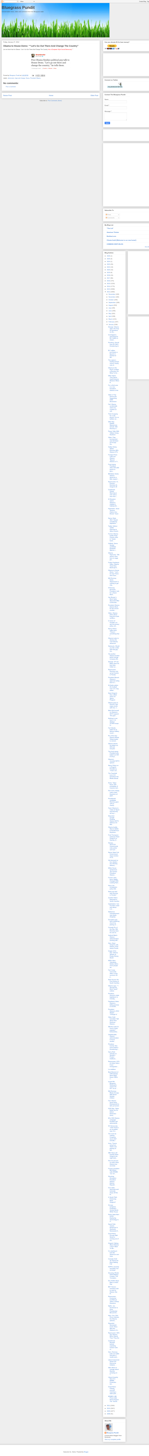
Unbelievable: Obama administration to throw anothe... (113, 1038)
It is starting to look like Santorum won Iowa (113, 1253)
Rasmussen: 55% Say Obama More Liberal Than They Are (113, 1335)
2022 (108, 267)
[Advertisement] (115, 64)
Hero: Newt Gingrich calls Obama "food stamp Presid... (113, 945)
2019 (108, 272)
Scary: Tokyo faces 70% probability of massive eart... (113, 785)
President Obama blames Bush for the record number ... (113, 607)
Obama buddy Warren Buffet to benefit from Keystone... (113, 829)
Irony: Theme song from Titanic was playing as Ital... (112, 1147)
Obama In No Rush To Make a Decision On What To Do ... (113, 370)
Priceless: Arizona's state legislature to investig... (113, 996)
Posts (109, 214)
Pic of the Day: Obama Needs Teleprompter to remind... (113, 738)
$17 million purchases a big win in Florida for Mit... (113, 354)
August (111, 305)
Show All (147, 246)
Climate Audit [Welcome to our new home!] (121, 240)
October (111, 300)
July (110, 308)
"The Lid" (110, 228)
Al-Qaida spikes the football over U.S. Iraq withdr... (113, 687)
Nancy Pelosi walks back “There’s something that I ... (113, 632)
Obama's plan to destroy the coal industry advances (113, 640)
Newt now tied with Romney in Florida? (113, 893)
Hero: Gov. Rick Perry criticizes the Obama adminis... (113, 1318)
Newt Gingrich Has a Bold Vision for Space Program (112, 696)
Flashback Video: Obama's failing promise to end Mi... (113, 1004)
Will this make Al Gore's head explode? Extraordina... (113, 1029)
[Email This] (36, 76)
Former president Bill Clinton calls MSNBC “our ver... (113, 1171)
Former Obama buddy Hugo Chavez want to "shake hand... (113, 537)
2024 (108, 261)
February (112, 322)
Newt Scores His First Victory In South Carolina (113, 981)
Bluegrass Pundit (18, 7)
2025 (108, 259)
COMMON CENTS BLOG (115, 244)
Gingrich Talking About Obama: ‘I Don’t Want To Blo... (113, 1245)
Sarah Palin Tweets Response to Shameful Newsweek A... (113, 1227)
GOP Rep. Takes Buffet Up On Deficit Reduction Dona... (113, 1112)
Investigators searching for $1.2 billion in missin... (113, 337)
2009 (108, 1411)
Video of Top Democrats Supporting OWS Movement (112, 398)
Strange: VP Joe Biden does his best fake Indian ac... (113, 664)
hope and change (20, 78)
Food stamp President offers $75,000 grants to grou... (113, 468)
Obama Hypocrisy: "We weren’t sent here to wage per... (113, 556)
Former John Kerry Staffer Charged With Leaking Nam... (113, 880)
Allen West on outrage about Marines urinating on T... (113, 1371)
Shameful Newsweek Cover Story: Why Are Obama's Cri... (113, 1326)
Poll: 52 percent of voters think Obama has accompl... (113, 1163)
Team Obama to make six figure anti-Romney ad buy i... (113, 810)
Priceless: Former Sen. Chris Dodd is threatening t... (113, 1046)
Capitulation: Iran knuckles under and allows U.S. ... (113, 906)
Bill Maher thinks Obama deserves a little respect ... (113, 476)
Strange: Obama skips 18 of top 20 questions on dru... (113, 329)
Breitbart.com (111, 236)
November (112, 297)
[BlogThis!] (38, 76)
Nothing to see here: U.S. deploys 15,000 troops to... (113, 722)
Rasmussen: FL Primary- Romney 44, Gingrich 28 (113, 484)
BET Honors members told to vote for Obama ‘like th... (113, 1290)
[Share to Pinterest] (44, 76)
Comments (110, 218)
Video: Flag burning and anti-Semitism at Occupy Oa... (113, 441)
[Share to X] (40, 76)
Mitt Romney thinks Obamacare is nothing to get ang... (113, 581)
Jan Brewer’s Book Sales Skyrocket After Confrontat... (113, 599)
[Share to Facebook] (42, 76)
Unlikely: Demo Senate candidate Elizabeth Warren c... (113, 547)
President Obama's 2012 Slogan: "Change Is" (113, 1012)
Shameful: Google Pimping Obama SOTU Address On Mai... (113, 820)
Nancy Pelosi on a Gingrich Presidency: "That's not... (113, 768)
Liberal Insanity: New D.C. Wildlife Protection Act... (113, 1380)
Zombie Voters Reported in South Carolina (113, 899)
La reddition (112, 1069)
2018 (108, 275)
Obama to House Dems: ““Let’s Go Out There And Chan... (113, 572)
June (110, 311)
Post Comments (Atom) (55, 100)
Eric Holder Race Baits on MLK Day (113, 1282)
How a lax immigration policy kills (112, 887)
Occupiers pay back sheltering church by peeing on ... (113, 922)
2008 (108, 1414)
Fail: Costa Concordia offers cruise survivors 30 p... (113, 973)
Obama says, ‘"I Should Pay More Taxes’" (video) (113, 988)
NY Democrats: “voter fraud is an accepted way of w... (113, 1128)
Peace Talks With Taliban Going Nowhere (113, 432)
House (27, 78)
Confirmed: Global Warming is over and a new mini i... (112, 493)
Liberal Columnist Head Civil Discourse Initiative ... (113, 1362)
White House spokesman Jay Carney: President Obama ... (112, 871)
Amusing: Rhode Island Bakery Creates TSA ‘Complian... (113, 1275)
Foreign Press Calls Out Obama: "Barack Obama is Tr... (113, 458)
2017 (108, 278)
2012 (108, 292)
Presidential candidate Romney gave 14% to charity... (113, 802)
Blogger (86, 1452)
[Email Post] (32, 75)
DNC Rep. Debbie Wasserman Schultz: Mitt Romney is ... (113, 425)
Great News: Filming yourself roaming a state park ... (113, 1390)
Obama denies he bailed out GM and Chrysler (113, 746)
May (110, 313)
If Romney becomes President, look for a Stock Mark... (113, 591)
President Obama (35, 78)
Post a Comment (11, 86)
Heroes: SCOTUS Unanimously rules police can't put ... (113, 846)
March (111, 319)
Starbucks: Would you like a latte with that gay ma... (113, 648)
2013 (108, 289)
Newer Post (7, 95)
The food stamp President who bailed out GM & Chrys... (113, 754)
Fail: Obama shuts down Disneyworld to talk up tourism (113, 1103)
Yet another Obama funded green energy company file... (113, 656)
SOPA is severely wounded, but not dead (113, 1268)
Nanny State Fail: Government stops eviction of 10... (113, 855)
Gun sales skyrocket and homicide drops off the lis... (113, 1191)
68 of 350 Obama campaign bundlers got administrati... (113, 1120)
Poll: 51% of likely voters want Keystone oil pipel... (113, 793)
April (110, 316)
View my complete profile (113, 1439)
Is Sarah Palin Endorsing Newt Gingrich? (112, 1199)
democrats (11, 78)
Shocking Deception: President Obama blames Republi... (112, 1181)
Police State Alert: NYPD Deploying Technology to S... (113, 1218)
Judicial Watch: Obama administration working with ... (113, 937)
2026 (108, 256)
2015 (108, 283)
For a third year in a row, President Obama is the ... (113, 388)
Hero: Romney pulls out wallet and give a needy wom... (113, 1354)
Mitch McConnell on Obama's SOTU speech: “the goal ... (113, 713)
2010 (108, 1408)
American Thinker (113, 232)
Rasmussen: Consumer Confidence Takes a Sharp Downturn (113, 1300)
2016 (108, 281)
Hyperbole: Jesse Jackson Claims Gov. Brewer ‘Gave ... (113, 512)
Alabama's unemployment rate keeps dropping (113, 914)
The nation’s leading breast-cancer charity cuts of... (113, 362)
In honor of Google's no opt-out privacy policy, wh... (113, 623)
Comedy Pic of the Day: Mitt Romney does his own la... (113, 930)
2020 (108, 270)
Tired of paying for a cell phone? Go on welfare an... (113, 416)
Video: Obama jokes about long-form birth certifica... (113, 615)
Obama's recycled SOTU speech (113, 760)
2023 (108, 264)
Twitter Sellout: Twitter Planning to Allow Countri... (113, 528)
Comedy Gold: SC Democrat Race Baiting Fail (113, 1261)
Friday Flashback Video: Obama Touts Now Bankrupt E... (113, 565)
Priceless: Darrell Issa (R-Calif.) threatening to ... (113, 345)
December (112, 294)
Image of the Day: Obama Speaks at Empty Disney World (113, 954)
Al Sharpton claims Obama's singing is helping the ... (113, 502)
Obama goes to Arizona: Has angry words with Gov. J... (113, 705)
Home (51, 95)
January (111, 324)
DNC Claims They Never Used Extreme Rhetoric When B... (113, 379)
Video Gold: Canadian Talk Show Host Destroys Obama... (113, 1020)
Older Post (94, 95)
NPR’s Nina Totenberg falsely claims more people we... (113, 964)
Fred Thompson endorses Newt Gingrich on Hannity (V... (113, 837)
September (112, 302)
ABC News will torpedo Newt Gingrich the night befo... (113, 1155)
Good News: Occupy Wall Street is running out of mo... (113, 1237)
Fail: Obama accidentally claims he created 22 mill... (112, 407)
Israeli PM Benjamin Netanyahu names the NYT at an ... (113, 1085)
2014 (108, 286)
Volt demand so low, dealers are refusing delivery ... (113, 862)
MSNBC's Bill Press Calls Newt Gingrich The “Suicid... (113, 1399)
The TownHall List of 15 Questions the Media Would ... (113, 776)
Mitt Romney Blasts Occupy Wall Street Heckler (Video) (113, 1094)
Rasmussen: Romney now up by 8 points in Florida (113, 672)
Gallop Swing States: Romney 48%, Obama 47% (113, 449)
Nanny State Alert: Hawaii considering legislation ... (113, 520)
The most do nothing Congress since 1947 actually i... (112, 1137)
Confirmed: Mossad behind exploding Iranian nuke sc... (113, 1345)
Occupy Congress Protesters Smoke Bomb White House (113, 1208)
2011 (108, 1405)
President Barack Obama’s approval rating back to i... (113, 680)
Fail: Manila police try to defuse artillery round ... (113, 730)
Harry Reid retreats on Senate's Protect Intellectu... (112, 1055)
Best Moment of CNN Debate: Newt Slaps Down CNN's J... (113, 1075)
